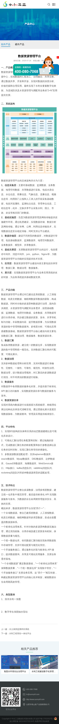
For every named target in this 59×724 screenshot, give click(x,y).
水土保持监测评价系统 (19, 629)
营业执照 (45, 721)
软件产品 (5, 44)
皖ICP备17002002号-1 (45, 719)
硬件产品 (19, 44)
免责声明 (38, 721)
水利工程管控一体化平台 (20, 633)
